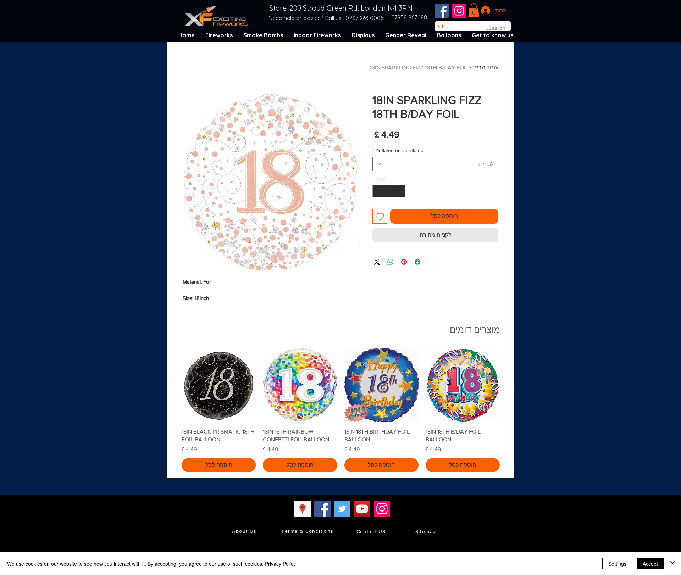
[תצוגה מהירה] (463, 385)
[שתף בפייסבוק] (417, 262)
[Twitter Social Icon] (342, 509)
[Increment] (377, 191)
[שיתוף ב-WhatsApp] (390, 262)
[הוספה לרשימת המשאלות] (379, 216)
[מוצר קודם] (510, 384)
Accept (650, 563)
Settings (617, 563)
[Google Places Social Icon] (302, 509)
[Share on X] (377, 262)
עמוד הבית (485, 68)
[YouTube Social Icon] (362, 509)
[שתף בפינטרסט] (404, 262)
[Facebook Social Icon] (442, 11)
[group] (340, 409)
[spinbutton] (389, 191)
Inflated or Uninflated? (397, 150)
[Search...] (441, 26)
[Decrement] (400, 191)
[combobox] (435, 164)
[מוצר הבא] (171, 384)
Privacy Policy (280, 563)
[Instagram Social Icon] (459, 11)
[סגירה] (672, 563)
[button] (474, 10)
